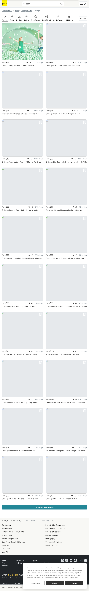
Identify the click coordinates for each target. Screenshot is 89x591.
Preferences (36, 583)
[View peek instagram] (62, 560)
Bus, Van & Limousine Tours (55, 528)
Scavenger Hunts (51, 545)
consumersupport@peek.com (42, 563)
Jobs (3, 563)
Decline (54, 583)
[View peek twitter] (71, 560)
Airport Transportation (10, 538)
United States (7, 11)
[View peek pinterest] (75, 560)
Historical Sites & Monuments (13, 532)
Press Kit (5, 565)
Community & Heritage (53, 542)
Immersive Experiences (53, 532)
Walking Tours (7, 528)
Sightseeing (6, 525)
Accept (74, 583)
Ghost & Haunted (51, 535)
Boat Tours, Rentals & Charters (13, 542)
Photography (50, 538)
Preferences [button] (73, 578)
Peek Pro (19, 563)
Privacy (22, 588)
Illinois (17, 11)
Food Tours (6, 549)
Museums (5, 545)
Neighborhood (7, 535)
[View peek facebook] (66, 560)
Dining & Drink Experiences (55, 525)
